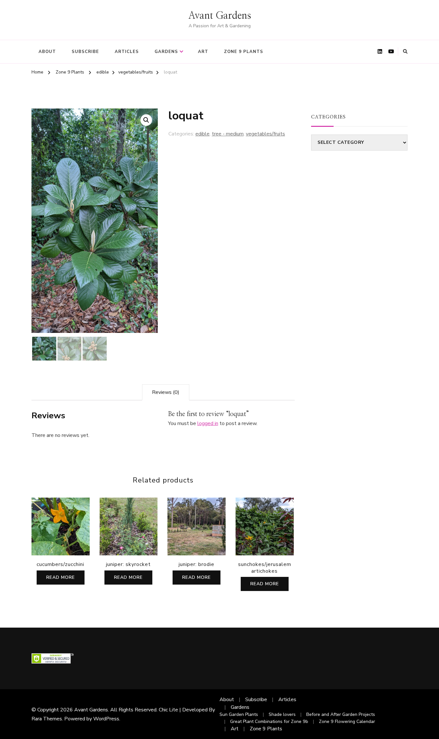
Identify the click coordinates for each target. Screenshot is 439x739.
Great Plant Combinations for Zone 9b (269, 721)
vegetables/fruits (265, 133)
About (47, 52)
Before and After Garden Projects (340, 714)
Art (203, 52)
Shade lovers (282, 714)
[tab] (165, 392)
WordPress (106, 718)
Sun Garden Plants (239, 714)
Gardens (166, 52)
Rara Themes (46, 718)
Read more (60, 577)
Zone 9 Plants (243, 52)
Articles (127, 52)
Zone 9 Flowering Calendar (347, 721)
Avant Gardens (219, 16)
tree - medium (228, 133)
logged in (207, 423)
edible (202, 133)
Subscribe (85, 52)
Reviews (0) (165, 392)
